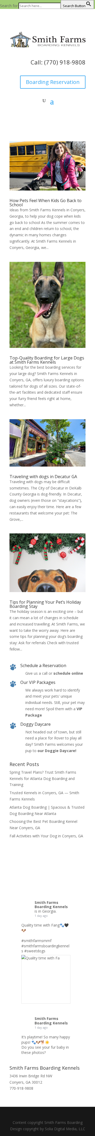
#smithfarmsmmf (36, 940)
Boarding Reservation (53, 82)
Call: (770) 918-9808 (58, 62)
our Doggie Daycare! (56, 750)
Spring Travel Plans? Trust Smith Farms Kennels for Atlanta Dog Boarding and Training (43, 778)
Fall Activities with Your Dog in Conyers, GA (46, 835)
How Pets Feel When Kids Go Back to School (46, 203)
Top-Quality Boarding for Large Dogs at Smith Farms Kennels (47, 360)
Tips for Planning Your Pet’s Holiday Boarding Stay (45, 604)
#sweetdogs (34, 950)
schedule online (68, 673)
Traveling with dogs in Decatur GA (43, 476)
